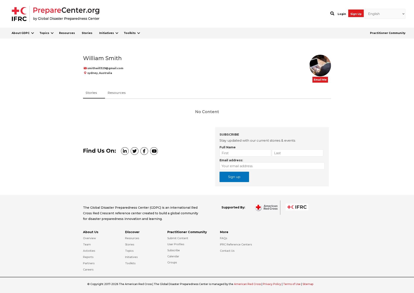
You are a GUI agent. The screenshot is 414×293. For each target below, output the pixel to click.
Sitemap (308, 284)
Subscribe (173, 250)
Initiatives (106, 33)
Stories (87, 33)
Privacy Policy (272, 284)
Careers (88, 269)
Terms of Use (292, 284)
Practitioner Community (387, 33)
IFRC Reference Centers (236, 244)
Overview (89, 238)
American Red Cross (248, 284)
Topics (44, 33)
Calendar (173, 256)
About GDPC (21, 33)
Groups (172, 262)
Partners (88, 263)
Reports (88, 257)
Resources (67, 33)
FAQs (223, 238)
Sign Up (356, 14)
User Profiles (175, 244)
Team (87, 244)
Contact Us (227, 250)
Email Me (320, 79)
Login (342, 14)
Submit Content (177, 238)
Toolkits (130, 33)
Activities (89, 250)
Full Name (228, 147)
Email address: (231, 160)
